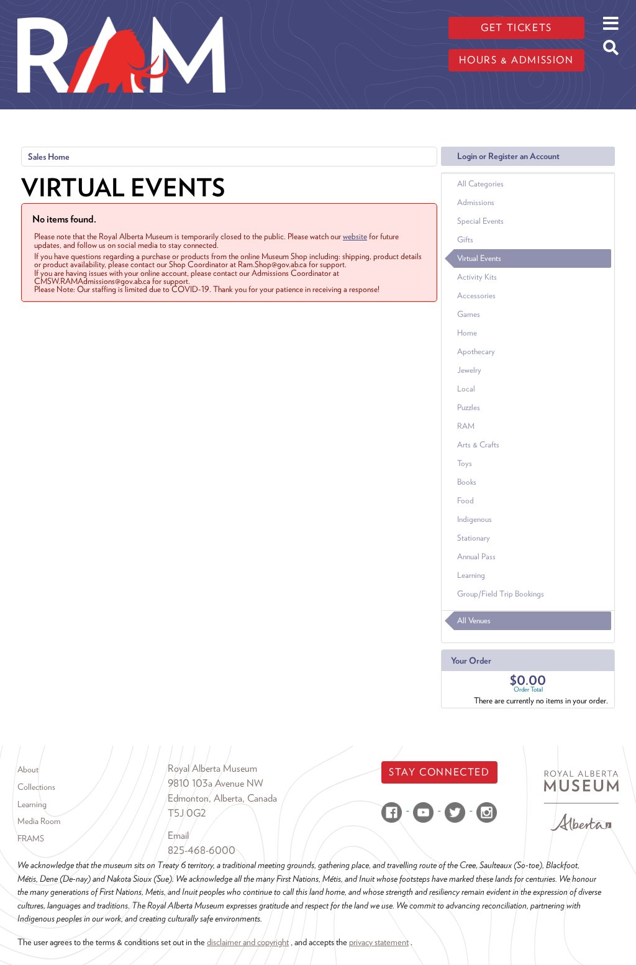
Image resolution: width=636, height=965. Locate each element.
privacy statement (379, 941)
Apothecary (476, 351)
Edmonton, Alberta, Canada (222, 798)
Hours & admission (516, 60)
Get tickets (516, 28)
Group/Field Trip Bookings (500, 593)
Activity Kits (477, 276)
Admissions (475, 202)
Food (465, 500)
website (355, 236)
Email (178, 835)
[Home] (121, 9)
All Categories (480, 183)
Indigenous (474, 519)
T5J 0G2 (187, 813)
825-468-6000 (201, 850)
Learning (471, 575)
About (28, 769)
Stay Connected (439, 772)
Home (467, 332)
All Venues (474, 620)
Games (468, 314)
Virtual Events (479, 258)
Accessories (476, 295)
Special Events (480, 221)
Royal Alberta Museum (212, 768)
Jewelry (469, 370)
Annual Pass (476, 556)
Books (466, 482)
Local (466, 388)
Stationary (473, 537)
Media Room (38, 821)
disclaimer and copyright (248, 941)
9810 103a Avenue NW (215, 783)
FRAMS (30, 838)
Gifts (465, 239)
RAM (466, 426)
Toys (464, 463)
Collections (36, 787)
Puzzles (468, 407)
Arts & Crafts (478, 444)
